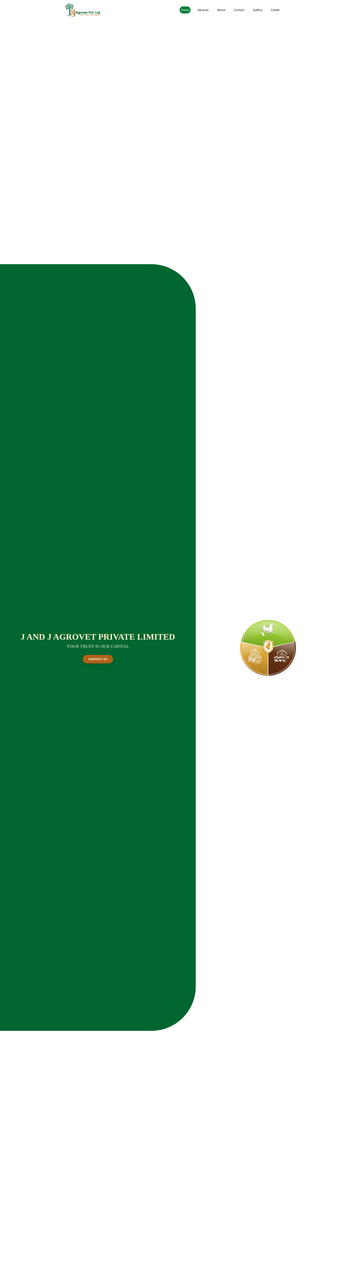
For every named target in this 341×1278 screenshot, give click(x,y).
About (221, 10)
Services (203, 10)
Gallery (257, 10)
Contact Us (97, 659)
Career (275, 10)
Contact (239, 10)
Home (185, 10)
